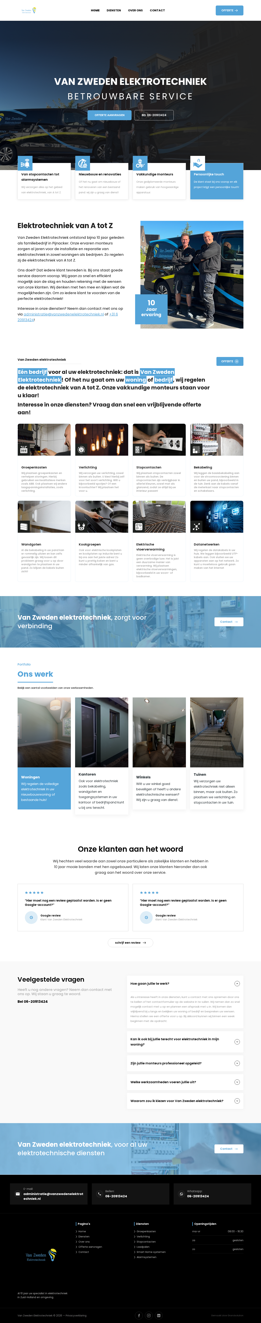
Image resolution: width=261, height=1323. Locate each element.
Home (95, 10)
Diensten (114, 10)
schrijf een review (128, 943)
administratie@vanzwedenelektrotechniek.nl (64, 314)
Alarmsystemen (146, 1257)
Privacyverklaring (76, 1315)
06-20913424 (116, 1196)
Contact (157, 10)
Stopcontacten (146, 1241)
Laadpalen (143, 1247)
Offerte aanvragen (109, 115)
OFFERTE (227, 361)
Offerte (227, 10)
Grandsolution (235, 1315)
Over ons (135, 10)
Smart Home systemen (151, 1252)
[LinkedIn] (159, 1315)
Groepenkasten (146, 1231)
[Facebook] (139, 1315)
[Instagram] (149, 1315)
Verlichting (143, 1236)
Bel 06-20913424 (154, 115)
